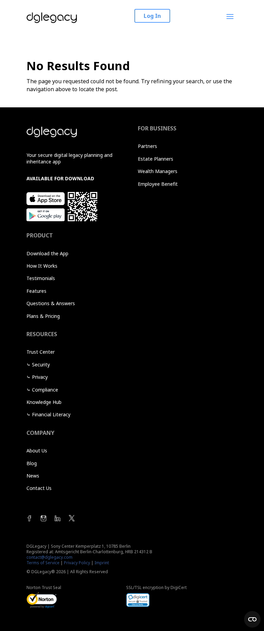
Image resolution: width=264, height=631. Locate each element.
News (32, 475)
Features (36, 291)
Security (41, 364)
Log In (152, 16)
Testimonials (40, 278)
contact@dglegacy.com (49, 557)
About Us (36, 450)
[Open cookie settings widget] (252, 619)
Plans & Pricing (43, 316)
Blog (31, 463)
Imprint (102, 563)
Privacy (40, 377)
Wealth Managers (157, 171)
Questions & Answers (50, 303)
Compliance (45, 389)
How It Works (41, 266)
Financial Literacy (51, 414)
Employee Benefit (158, 184)
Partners (147, 146)
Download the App (47, 253)
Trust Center (40, 352)
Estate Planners (155, 159)
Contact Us (39, 488)
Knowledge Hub (44, 402)
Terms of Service (42, 563)
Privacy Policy (77, 563)
